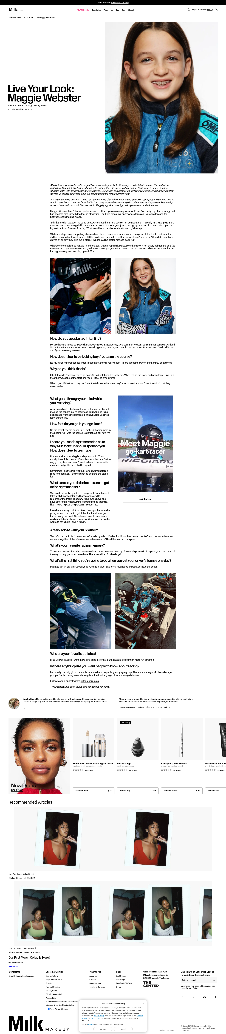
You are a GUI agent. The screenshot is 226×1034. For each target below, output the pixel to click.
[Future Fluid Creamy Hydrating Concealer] (93, 739)
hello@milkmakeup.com (24, 976)
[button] (188, 9)
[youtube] (204, 998)
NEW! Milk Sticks (83, 10)
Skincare (150, 707)
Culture (159, 707)
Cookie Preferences (167, 1030)
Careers (92, 980)
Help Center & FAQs (54, 980)
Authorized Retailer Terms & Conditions (62, 1002)
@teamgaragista (90, 681)
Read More (13, 966)
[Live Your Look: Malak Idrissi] (113, 839)
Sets (123, 10)
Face (106, 10)
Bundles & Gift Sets (124, 983)
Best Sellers (96, 10)
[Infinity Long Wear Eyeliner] (182, 739)
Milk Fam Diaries (15, 17)
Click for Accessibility (54, 994)
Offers (118, 987)
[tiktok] (193, 998)
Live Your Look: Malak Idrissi (21, 874)
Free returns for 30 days (120, 2)
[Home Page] (16, 10)
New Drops (120, 980)
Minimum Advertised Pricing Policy (60, 1005)
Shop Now (17, 790)
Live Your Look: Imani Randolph (22, 949)
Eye (117, 10)
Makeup (140, 707)
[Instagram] (24, 708)
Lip (112, 10)
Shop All (131, 10)
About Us (93, 976)
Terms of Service (53, 987)
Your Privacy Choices (59, 1009)
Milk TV (167, 707)
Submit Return (52, 976)
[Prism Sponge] (138, 739)
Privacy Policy (51, 991)
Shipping (49, 983)
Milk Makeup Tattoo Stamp (85, 471)
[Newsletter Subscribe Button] (214, 980)
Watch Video (145, 499)
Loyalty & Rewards (97, 987)
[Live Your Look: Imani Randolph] (113, 913)
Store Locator (95, 983)
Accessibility (51, 998)
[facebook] (215, 998)
